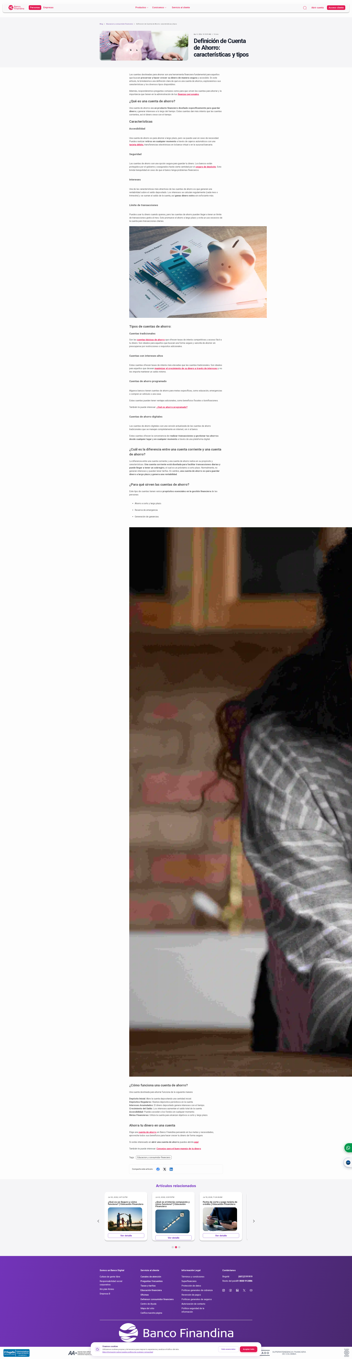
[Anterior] (99, 1221)
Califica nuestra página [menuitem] (151, 1313)
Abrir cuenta (317, 7)
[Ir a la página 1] (173, 1247)
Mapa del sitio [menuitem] (147, 1308)
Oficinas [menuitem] (145, 1294)
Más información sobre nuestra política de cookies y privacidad (127, 1352)
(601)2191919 (245, 1276)
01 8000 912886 (244, 1281)
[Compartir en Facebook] (158, 1169)
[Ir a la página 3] (179, 1247)
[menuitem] (141, 7)
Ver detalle (126, 1235)
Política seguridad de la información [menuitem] (193, 1310)
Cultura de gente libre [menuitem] (110, 1276)
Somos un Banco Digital (112, 1270)
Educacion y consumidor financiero (119, 24)
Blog (101, 24)
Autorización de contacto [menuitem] (193, 1304)
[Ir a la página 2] (176, 1247)
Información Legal (191, 1270)
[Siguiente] (253, 1221)
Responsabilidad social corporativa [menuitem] (111, 1283)
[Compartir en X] (164, 1169)
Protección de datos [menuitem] (191, 1285)
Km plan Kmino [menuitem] (107, 1289)
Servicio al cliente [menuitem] (181, 7)
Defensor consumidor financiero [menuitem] (157, 1299)
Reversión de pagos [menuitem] (191, 1294)
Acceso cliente (336, 7)
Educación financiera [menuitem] (151, 1290)
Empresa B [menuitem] (105, 1293)
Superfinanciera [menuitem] (189, 1281)
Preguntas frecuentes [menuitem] (152, 1281)
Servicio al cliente (150, 1270)
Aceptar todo (248, 1349)
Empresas (48, 7)
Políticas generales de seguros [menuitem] (197, 1299)
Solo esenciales (228, 1349)
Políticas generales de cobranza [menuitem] (197, 1290)
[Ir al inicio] (16, 7)
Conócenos (158, 7)
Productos (140, 7)
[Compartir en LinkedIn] (171, 1169)
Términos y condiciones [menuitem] (193, 1276)
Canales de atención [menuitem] (151, 1276)
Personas (35, 7)
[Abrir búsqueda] (305, 7)
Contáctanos (229, 1270)
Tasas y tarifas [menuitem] (148, 1285)
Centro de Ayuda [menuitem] (148, 1304)
